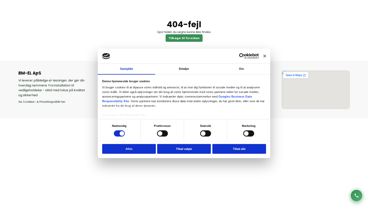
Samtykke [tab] (126, 68)
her (143, 115)
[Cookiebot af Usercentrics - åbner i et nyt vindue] (242, 56)
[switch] (162, 133)
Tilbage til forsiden (184, 38)
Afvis (129, 148)
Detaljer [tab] (184, 68)
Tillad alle (239, 148)
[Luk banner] (264, 56)
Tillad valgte (184, 148)
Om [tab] (241, 68)
